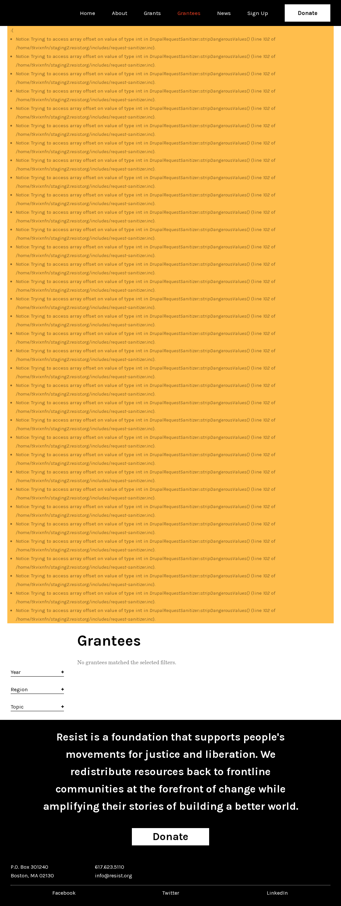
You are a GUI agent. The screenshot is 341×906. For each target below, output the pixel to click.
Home (87, 13)
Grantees (188, 13)
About (119, 13)
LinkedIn (277, 893)
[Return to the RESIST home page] (31, 13)
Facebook (64, 893)
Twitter (170, 893)
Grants (152, 13)
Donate (307, 13)
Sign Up (257, 13)
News (224, 13)
